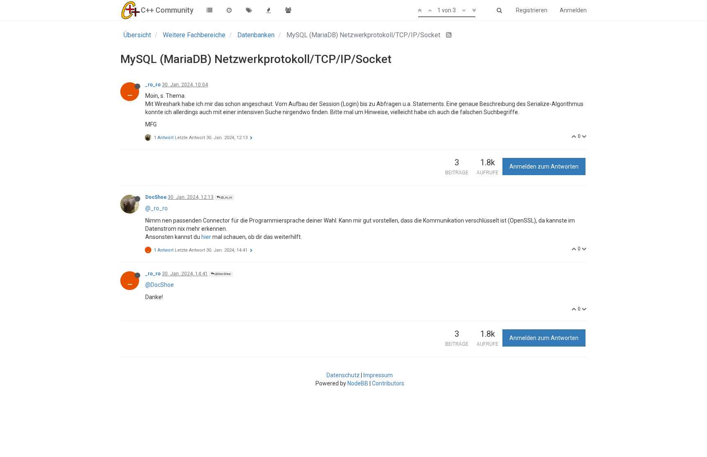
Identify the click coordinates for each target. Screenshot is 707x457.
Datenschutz (343, 375)
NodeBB (357, 383)
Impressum (378, 375)
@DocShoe (222, 274)
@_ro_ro (226, 197)
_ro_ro (153, 85)
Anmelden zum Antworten (544, 166)
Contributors (388, 383)
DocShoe (156, 197)
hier (206, 237)
